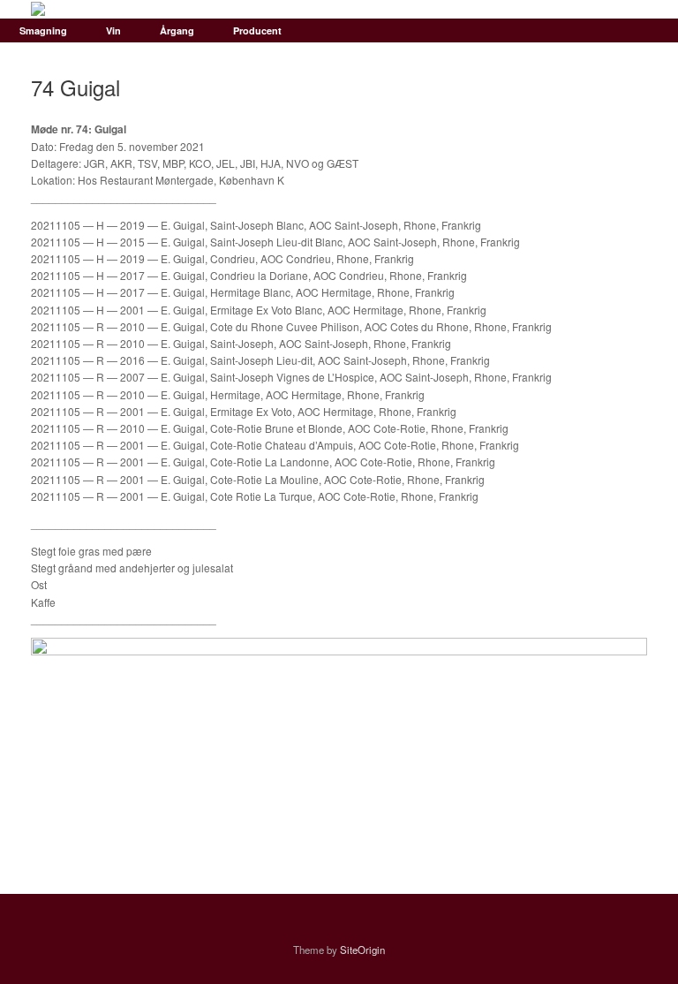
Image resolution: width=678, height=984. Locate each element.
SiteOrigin (362, 949)
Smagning (43, 30)
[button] (652, 30)
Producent (257, 30)
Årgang (177, 30)
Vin (113, 30)
